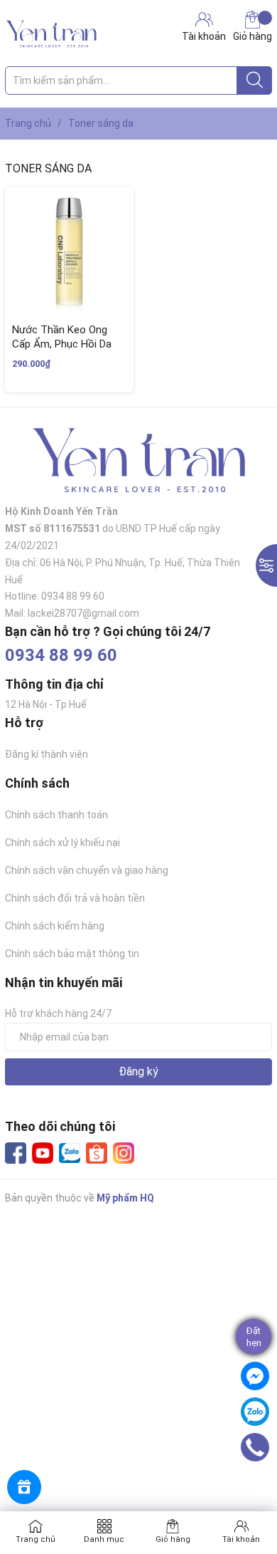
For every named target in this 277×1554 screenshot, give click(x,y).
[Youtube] (42, 1153)
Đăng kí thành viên (46, 754)
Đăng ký (138, 1071)
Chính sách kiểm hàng (54, 926)
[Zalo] (69, 1153)
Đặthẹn (253, 1336)
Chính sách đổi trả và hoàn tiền (75, 898)
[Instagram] (123, 1153)
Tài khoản (241, 1539)
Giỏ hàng (252, 36)
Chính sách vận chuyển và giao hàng (86, 870)
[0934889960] (255, 1447)
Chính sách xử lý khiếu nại (62, 842)
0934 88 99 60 (61, 655)
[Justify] (254, 80)
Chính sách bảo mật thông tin (72, 953)
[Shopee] (96, 1153)
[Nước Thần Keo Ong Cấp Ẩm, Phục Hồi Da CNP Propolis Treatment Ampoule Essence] (69, 251)
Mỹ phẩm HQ (125, 1198)
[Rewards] (24, 1487)
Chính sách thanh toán (56, 814)
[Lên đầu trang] (259, 1486)
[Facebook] (15, 1153)
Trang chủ (35, 1539)
